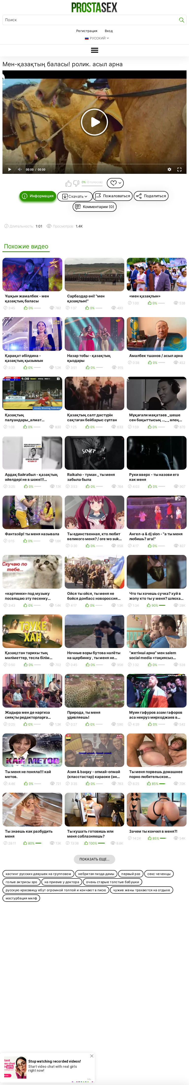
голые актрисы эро (21, 882)
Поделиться (155, 196)
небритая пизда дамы (96, 874)
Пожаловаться (116, 196)
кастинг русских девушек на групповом (38, 874)
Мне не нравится (76, 183)
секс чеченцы (159, 874)
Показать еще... (94, 859)
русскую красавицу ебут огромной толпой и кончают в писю (56, 890)
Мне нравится (68, 183)
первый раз (130, 874)
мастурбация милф (21, 898)
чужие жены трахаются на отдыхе (141, 890)
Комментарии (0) (98, 206)
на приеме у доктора (62, 882)
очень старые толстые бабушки (112, 882)
